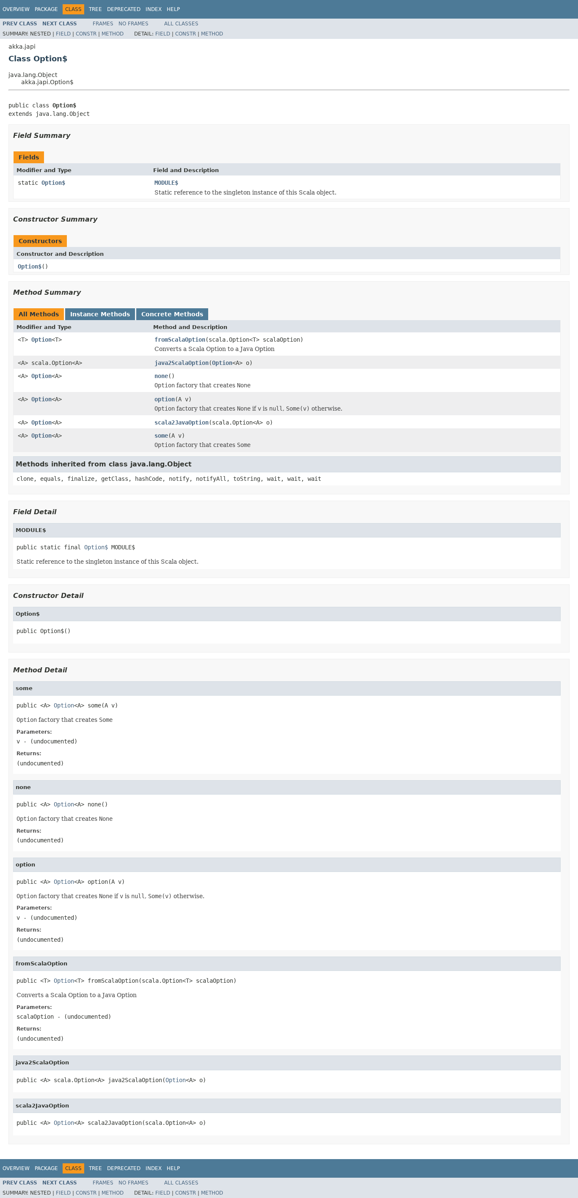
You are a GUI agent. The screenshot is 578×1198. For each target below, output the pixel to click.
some (161, 435)
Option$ (53, 182)
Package (46, 9)
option (164, 399)
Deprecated (123, 9)
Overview (16, 9)
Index (154, 9)
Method (113, 34)
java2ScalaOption (181, 362)
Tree (95, 9)
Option (41, 339)
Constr (86, 34)
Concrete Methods (172, 314)
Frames (103, 24)
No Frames (133, 24)
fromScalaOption (179, 339)
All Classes (181, 24)
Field (63, 34)
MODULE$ (166, 182)
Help (173, 9)
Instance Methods (100, 314)
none (161, 376)
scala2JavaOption (181, 422)
